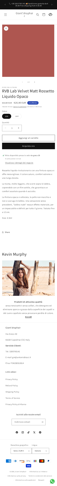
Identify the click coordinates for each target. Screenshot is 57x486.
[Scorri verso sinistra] (22, 82)
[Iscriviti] (42, 422)
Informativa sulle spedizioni (25, 480)
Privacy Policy (12, 379)
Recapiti (41, 480)
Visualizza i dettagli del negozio (19, 162)
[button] (5, 15)
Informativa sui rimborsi (38, 472)
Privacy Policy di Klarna (16, 404)
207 (18, 117)
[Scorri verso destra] (35, 82)
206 (6, 116)
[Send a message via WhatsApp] (52, 481)
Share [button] (7, 232)
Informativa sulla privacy (16, 476)
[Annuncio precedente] (5, 5)
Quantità (5, 122)
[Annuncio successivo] (52, 5)
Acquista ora (28, 146)
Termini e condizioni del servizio (40, 476)
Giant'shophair (20, 472)
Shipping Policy (12, 392)
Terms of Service (13, 398)
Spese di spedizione (19, 107)
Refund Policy (12, 385)
